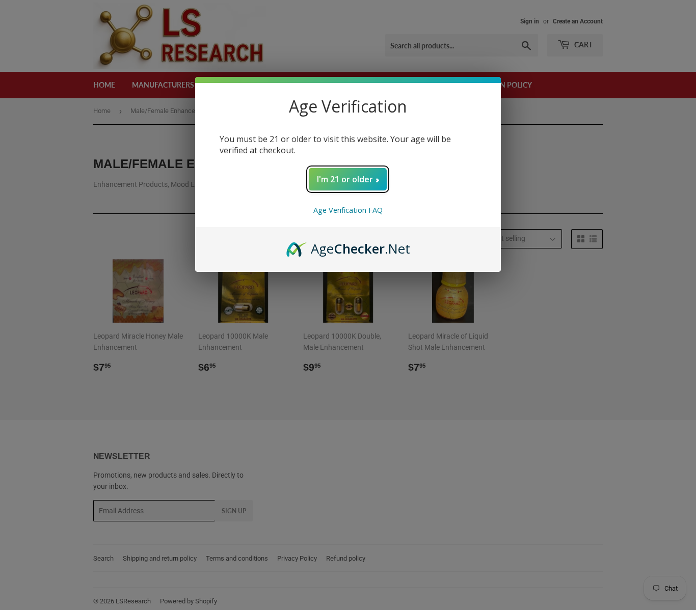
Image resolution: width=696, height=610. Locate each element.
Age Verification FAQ (348, 210)
